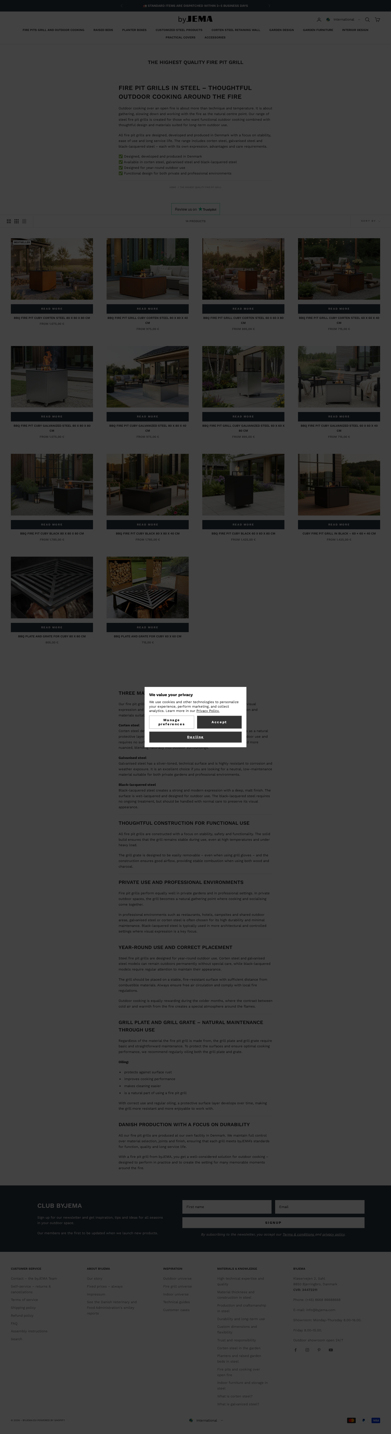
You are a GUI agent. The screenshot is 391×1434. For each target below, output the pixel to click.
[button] (343, 19)
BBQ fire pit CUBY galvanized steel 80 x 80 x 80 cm (52, 428)
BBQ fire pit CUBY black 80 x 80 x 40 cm (148, 533)
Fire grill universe (177, 1286)
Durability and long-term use (241, 1319)
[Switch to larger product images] (9, 221)
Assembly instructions (29, 1331)
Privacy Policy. (207, 711)
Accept (219, 722)
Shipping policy (23, 1308)
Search (16, 1339)
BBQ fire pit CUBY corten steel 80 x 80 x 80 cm (52, 318)
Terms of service (24, 1300)
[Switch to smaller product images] (16, 221)
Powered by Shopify (51, 1420)
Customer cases (176, 1310)
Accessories (215, 37)
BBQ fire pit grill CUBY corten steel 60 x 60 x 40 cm (339, 320)
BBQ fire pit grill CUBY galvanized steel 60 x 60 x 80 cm (243, 428)
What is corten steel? (235, 1396)
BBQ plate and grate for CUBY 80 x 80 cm (52, 636)
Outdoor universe (177, 1278)
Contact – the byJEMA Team (34, 1278)
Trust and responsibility (236, 1340)
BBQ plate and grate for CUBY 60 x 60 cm (147, 636)
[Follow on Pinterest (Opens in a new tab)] (319, 1350)
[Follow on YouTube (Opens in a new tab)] (331, 1350)
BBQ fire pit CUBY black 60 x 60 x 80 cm (243, 533)
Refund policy (22, 1316)
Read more (52, 308)
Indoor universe (176, 1294)
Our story (94, 1278)
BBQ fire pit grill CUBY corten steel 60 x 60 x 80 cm (243, 320)
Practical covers (181, 37)
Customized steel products (179, 30)
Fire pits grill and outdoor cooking (53, 30)
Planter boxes (134, 30)
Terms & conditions (299, 1234)
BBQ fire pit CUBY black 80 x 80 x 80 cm (52, 533)
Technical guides (176, 1302)
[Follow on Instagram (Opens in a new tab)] (307, 1350)
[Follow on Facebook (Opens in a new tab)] (295, 1350)
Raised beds (103, 30)
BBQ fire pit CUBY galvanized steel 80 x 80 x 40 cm (147, 428)
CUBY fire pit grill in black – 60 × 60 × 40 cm (339, 533)
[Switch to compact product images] (24, 221)
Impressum (96, 1294)
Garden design (281, 30)
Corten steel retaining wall (236, 30)
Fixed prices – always (105, 1286)
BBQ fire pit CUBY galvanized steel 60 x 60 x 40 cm (339, 428)
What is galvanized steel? (238, 1404)
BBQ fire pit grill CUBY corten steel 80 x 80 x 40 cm (147, 320)
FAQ (14, 1323)
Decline (195, 737)
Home (172, 187)
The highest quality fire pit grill (201, 187)
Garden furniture (318, 30)
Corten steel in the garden (238, 1348)
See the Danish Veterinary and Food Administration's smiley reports (112, 1307)
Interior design (355, 30)
